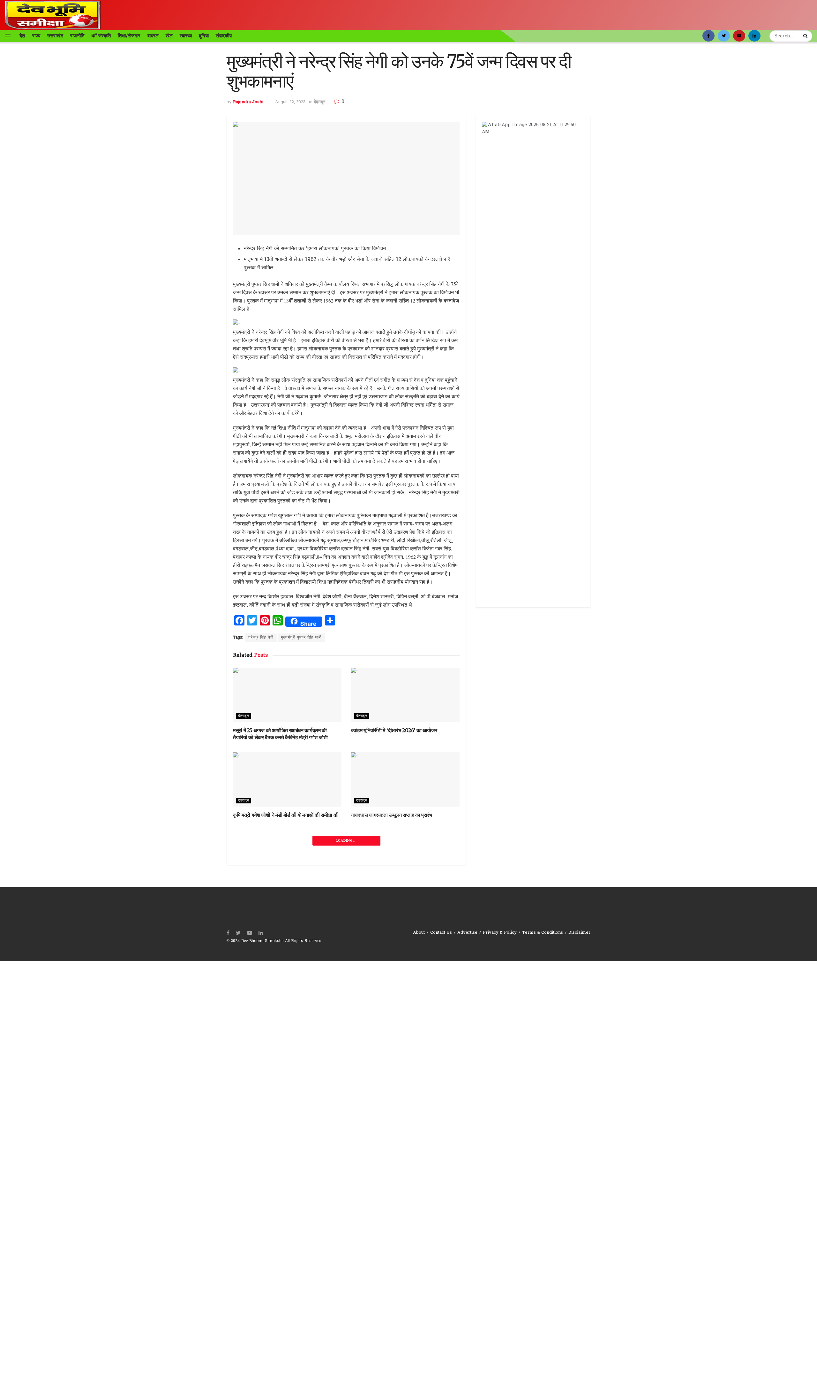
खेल (169, 36)
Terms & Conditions (542, 933)
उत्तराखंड (55, 36)
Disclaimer (579, 933)
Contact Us (441, 933)
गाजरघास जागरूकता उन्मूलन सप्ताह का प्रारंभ (391, 815)
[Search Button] (806, 36)
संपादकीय (224, 36)
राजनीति (77, 36)
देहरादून (319, 102)
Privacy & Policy (500, 933)
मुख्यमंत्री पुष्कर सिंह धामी (301, 637)
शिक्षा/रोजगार (129, 36)
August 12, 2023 (290, 102)
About (419, 933)
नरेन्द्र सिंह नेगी (261, 637)
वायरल (153, 36)
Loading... (346, 840)
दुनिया (204, 36)
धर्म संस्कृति (101, 36)
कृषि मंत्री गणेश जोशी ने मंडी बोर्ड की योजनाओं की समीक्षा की (285, 815)
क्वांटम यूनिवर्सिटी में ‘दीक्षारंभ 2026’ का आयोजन (394, 730)
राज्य (36, 36)
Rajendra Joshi (248, 102)
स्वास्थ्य (186, 36)
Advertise (467, 933)
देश (22, 36)
